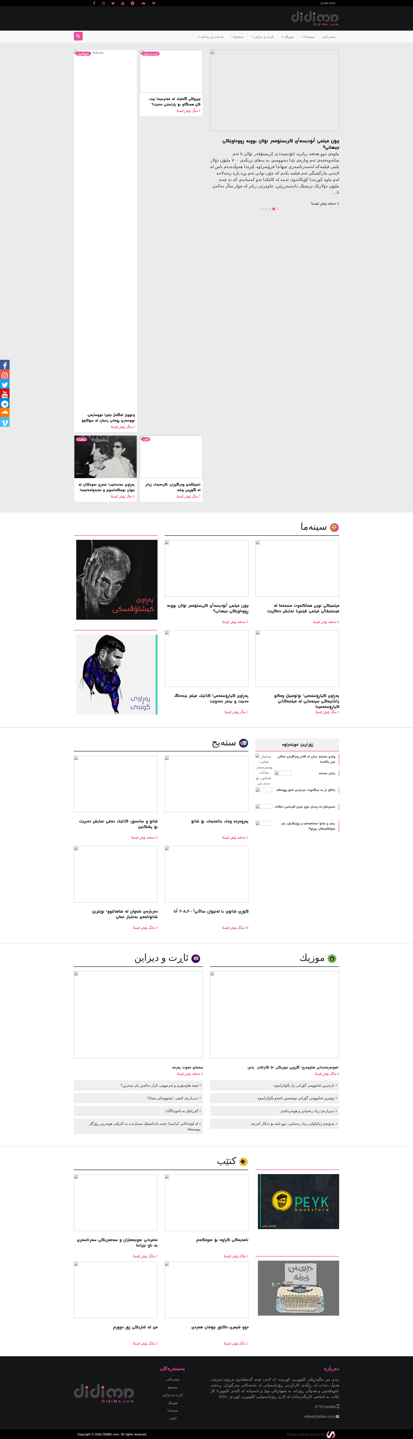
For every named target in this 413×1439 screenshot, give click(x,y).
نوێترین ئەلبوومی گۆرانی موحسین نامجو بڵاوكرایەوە (295, 1098)
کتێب (145, 439)
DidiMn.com (111, 1434)
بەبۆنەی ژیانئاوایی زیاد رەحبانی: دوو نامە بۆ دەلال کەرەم (292, 1124)
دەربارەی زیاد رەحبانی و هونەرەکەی (307, 1111)
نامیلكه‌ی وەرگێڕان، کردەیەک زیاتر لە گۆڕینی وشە (172, 487)
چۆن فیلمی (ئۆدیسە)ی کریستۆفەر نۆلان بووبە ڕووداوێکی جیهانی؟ (280, 144)
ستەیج (238, 36)
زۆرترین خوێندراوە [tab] (297, 744)
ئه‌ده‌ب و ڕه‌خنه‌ (211, 36)
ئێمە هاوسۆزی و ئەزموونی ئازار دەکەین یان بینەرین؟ (159, 1085)
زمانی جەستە (327, 773)
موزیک (288, 36)
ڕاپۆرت (81, 439)
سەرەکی (329, 36)
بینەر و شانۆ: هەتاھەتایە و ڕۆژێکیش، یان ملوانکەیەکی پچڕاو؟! (308, 826)
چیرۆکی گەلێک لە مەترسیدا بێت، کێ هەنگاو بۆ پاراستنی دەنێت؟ (174, 102)
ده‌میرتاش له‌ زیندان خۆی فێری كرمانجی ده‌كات (305, 807)
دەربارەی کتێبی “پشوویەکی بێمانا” (172, 1098)
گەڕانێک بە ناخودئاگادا (181, 1111)
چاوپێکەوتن (83, 53)
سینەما (309, 36)
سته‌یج (225, 742)
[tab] (116, 532)
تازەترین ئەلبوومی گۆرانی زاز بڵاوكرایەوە (303, 1085)
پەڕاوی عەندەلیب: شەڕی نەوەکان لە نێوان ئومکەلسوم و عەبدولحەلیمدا (106, 487)
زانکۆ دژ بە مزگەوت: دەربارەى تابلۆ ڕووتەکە (305, 790)
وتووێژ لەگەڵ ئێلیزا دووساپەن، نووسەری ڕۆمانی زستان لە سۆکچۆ (108, 418)
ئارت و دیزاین (263, 36)
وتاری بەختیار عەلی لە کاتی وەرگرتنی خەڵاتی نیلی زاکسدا (306, 759)
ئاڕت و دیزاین (150, 53)
